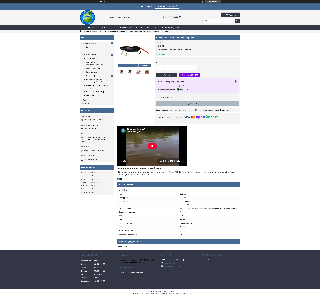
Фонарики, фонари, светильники (98, 76)
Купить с (185, 75)
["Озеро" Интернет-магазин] (87, 24)
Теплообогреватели (93, 95)
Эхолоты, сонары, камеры (95, 92)
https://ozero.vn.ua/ (91, 125)
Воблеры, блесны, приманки (122, 31)
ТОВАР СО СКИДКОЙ (167, 7)
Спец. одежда (91, 51)
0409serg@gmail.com (91, 129)
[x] (121, 180)
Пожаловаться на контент (158, 293)
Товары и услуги (125, 28)
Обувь (88, 47)
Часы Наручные (92, 72)
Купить (167, 75)
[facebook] (119, 180)
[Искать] (237, 21)
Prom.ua (171, 291)
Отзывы (85, 104)
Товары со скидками (169, 28)
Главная (89, 28)
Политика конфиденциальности (180, 293)
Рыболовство (146, 28)
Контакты (106, 28)
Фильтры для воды (93, 68)
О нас (84, 100)
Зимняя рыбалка (92, 59)
